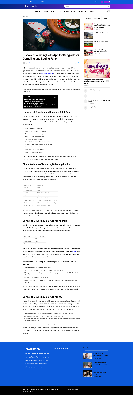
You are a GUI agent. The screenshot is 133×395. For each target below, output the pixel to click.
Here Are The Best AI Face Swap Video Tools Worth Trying (100, 372)
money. (74, 251)
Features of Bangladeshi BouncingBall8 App (34, 99)
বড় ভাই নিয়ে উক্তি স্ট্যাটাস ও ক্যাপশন (101, 33)
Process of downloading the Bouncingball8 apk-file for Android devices (40, 104)
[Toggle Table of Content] (54, 97)
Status (91, 11)
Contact (24, 1)
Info (52, 11)
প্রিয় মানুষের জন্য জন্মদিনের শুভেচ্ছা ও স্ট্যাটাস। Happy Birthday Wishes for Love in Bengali (102, 25)
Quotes (58, 11)
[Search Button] (108, 6)
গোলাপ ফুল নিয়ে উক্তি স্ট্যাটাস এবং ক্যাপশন (96, 106)
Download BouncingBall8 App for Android (33, 103)
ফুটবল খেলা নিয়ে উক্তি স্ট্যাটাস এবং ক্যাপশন (96, 95)
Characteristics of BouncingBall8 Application (34, 101)
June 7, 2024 (35, 63)
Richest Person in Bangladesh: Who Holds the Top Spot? (100, 355)
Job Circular (82, 11)
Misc (27, 16)
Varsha (28, 63)
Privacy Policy (30, 1)
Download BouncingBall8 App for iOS (32, 106)
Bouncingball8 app (47, 73)
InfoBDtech (30, 6)
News (66, 11)
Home (46, 11)
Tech (73, 11)
